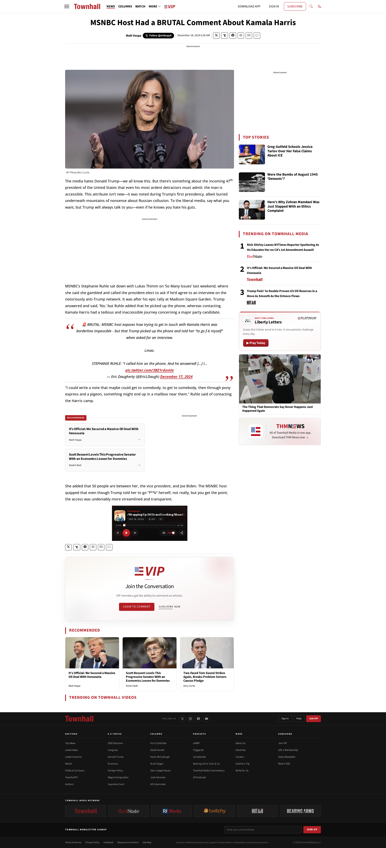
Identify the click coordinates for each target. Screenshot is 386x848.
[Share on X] (216, 35)
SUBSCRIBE (295, 6)
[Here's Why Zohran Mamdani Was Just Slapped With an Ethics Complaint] (252, 210)
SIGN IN (274, 6)
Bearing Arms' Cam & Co (206, 764)
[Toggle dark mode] (319, 6)
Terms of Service (73, 842)
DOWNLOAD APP (249, 6)
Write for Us (242, 770)
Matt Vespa (133, 35)
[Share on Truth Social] (224, 35)
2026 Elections (115, 743)
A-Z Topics (115, 734)
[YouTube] (206, 718)
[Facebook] (198, 718)
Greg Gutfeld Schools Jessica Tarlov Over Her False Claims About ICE (289, 151)
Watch (68, 764)
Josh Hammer (158, 777)
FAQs (299, 718)
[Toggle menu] (67, 6)
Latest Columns (73, 757)
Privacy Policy (92, 842)
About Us (240, 743)
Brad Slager (156, 764)
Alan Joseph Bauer (160, 770)
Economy (113, 764)
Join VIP (313, 718)
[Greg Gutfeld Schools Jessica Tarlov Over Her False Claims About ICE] (252, 154)
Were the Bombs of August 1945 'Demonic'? (292, 176)
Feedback (108, 842)
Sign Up (312, 829)
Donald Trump (115, 757)
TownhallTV (71, 777)
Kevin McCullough (160, 757)
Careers (240, 757)
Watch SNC (284, 764)
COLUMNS (125, 6)
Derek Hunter (157, 750)
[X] (182, 718)
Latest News (71, 750)
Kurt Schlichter (158, 743)
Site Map (147, 842)
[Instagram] (190, 718)
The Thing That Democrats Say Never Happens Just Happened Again (277, 409)
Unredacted (199, 757)
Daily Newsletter (287, 757)
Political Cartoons (74, 770)
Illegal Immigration (118, 777)
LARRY (196, 743)
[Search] (311, 6)
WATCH (140, 6)
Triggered (198, 750)
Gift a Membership (288, 750)
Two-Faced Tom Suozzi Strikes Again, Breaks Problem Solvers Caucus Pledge (204, 677)
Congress (113, 750)
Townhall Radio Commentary (209, 770)
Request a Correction (128, 842)
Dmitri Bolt (132, 686)
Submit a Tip (242, 764)
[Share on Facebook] (233, 35)
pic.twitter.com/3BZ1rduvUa (149, 370)
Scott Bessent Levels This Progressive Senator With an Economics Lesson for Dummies (148, 677)
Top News (70, 743)
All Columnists (157, 784)
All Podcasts (199, 777)
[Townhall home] (79, 718)
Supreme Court (116, 784)
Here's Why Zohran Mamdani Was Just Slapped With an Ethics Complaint (293, 206)
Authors (69, 784)
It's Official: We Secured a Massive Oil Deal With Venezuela (92, 675)
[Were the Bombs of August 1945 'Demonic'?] (252, 182)
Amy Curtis (189, 686)
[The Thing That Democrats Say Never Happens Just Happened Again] (280, 379)
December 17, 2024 (176, 376)
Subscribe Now (169, 606)
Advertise (240, 750)
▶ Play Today (255, 343)
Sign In (285, 718)
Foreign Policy (115, 770)
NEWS (111, 6)
